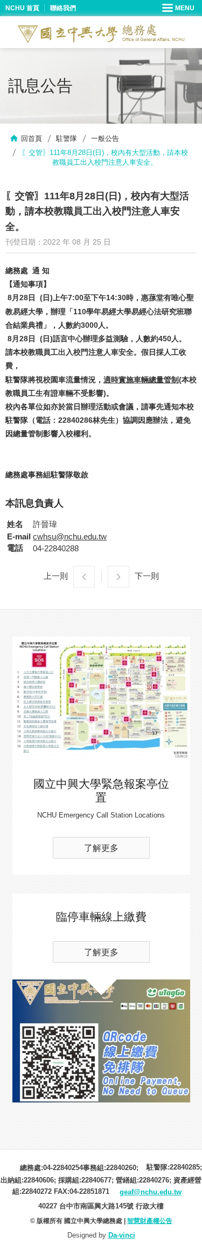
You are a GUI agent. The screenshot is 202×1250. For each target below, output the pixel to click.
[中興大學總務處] (101, 33)
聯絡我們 (63, 8)
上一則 (56, 575)
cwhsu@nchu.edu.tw (70, 536)
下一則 (147, 575)
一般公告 (105, 138)
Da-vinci (121, 1235)
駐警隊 (66, 138)
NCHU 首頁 (22, 8)
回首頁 (31, 138)
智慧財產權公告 (149, 1221)
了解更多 (101, 848)
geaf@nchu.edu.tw (151, 1192)
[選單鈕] (179, 8)
